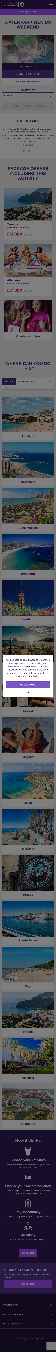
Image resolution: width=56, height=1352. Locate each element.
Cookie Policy (32, 676)
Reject (28, 692)
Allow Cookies (28, 685)
